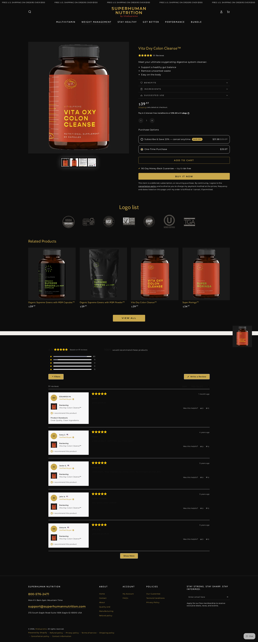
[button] (29, 12)
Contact (103, 598)
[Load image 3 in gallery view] (83, 162)
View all (129, 318)
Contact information (61, 636)
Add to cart (184, 160)
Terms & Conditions (155, 598)
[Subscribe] (228, 597)
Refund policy (105, 615)
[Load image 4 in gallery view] (92, 162)
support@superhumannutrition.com (57, 606)
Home (102, 594)
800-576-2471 (38, 594)
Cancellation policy (40, 636)
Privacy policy (72, 633)
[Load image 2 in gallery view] (74, 162)
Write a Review (200, 377)
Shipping (142, 107)
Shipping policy (106, 633)
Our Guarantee (153, 594)
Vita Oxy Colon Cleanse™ (70, 408)
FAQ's (125, 598)
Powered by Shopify (37, 633)
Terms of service (89, 633)
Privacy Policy (152, 602)
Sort (184, 386)
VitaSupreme (41, 629)
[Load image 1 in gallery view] (65, 162)
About (102, 602)
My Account (128, 594)
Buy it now (184, 176)
